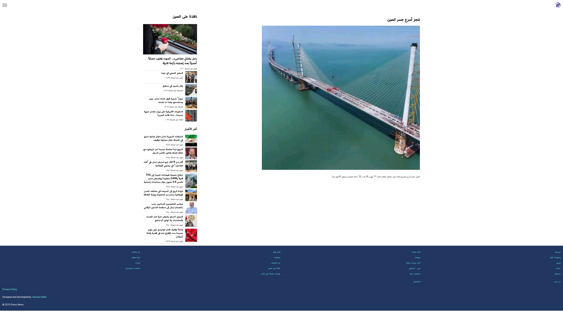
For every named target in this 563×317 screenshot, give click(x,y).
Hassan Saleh (39, 297)
